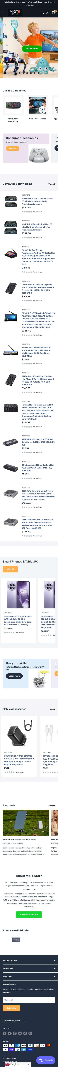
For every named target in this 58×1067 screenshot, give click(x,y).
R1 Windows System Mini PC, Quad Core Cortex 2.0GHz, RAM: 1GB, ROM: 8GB (38, 442)
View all (51, 184)
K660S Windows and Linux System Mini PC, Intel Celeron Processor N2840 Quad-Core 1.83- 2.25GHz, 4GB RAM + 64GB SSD (37, 524)
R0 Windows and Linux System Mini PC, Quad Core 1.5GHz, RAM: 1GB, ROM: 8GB (38, 468)
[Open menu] (4, 12)
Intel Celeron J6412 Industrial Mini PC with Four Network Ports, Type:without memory (37, 201)
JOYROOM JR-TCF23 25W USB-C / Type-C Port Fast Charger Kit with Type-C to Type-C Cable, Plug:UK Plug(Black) (19, 760)
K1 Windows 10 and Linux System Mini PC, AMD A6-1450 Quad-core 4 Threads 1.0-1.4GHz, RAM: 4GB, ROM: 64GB (38, 288)
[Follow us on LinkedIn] (30, 1033)
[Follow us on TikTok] (25, 1033)
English (14, 1064)
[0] (53, 12)
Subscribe (11, 1008)
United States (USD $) (12, 1021)
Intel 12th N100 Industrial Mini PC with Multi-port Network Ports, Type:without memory (37, 227)
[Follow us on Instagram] (15, 1033)
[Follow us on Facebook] (4, 1033)
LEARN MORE (29, 48)
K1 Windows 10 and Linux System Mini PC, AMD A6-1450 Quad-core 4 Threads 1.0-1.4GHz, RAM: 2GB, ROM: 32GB (38, 380)
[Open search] (42, 12)
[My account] (47, 12)
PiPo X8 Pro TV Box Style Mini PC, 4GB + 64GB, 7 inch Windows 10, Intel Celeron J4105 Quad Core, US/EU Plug (37, 351)
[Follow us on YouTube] (20, 1033)
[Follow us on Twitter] (10, 1033)
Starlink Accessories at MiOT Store (19, 839)
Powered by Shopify (10, 1061)
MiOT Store (26, 195)
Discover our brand (29, 914)
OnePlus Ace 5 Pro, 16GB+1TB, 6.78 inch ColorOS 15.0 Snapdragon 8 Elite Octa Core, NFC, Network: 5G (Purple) (18, 620)
